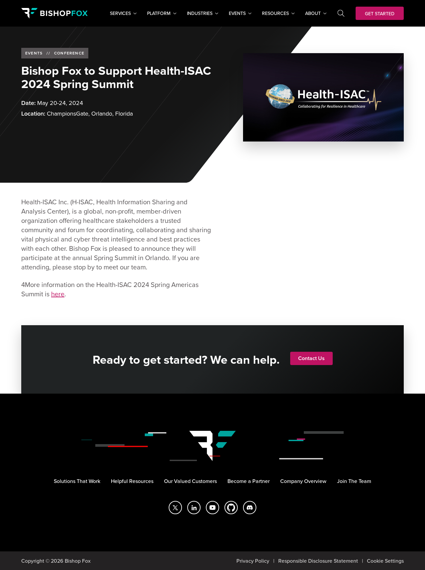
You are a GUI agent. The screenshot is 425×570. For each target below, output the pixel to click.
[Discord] (249, 507)
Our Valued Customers (190, 481)
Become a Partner (248, 481)
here (57, 294)
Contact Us (311, 358)
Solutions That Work (77, 481)
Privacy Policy (252, 560)
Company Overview (303, 481)
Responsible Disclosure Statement (318, 560)
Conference (69, 53)
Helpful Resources (132, 481)
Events (33, 53)
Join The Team (354, 481)
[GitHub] (231, 507)
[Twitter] (175, 507)
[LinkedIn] (194, 507)
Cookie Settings (385, 560)
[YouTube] (212, 507)
